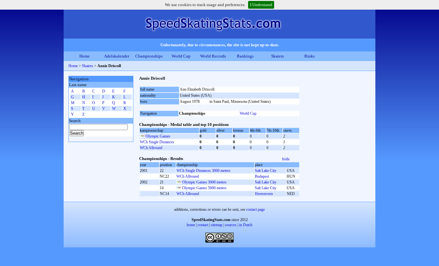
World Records (213, 56)
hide (286, 158)
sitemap (216, 225)
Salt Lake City (265, 170)
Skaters (277, 56)
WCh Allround (151, 148)
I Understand (261, 4)
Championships (149, 56)
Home (84, 56)
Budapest (262, 176)
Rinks (309, 56)
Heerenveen (264, 193)
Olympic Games (158, 136)
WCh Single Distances (157, 142)
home (191, 225)
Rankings (245, 56)
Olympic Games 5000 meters (204, 188)
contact (203, 225)
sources (231, 225)
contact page (255, 209)
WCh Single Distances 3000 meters (203, 170)
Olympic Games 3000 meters (204, 182)
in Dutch (245, 225)
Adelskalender (116, 56)
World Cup (181, 56)
